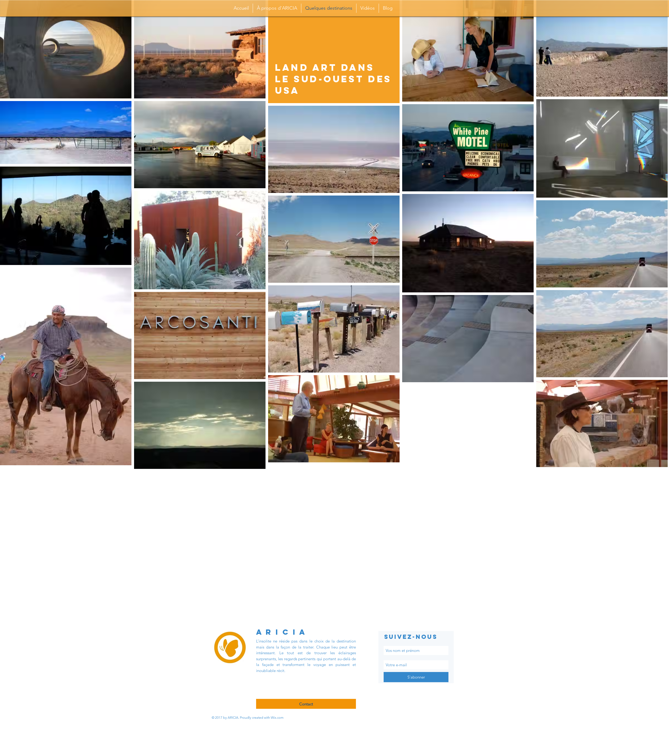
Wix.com (277, 718)
